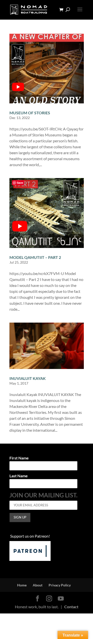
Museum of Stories (29, 112)
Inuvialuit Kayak (27, 378)
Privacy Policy (60, 585)
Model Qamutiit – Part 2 (35, 257)
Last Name (18, 476)
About (37, 585)
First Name (19, 458)
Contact (71, 606)
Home (22, 585)
